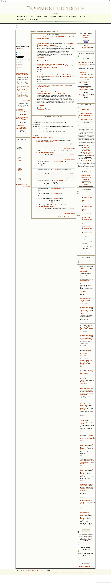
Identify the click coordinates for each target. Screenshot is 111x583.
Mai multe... (86, 531)
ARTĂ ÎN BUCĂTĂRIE (23, 110)
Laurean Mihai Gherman (43, 38)
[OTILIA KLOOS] (79, 207)
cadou (51, 141)
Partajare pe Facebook (23, 53)
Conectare (89, 1)
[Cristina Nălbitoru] (79, 224)
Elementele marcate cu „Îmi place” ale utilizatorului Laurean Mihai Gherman (22, 73)
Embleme (54, 573)
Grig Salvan (92, 438)
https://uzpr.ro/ (86, 109)
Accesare (87, 37)
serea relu (84, 209)
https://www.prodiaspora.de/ (86, 115)
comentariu (83, 270)
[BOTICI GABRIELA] (79, 220)
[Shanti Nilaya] (18, 83)
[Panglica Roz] (19, 164)
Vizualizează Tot (26, 100)
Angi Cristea (57, 169)
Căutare (109, 1)
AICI (87, 146)
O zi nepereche (86, 382)
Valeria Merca (19, 159)
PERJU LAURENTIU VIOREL (85, 281)
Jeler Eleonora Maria (87, 196)
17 (22, 115)
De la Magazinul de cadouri (69, 148)
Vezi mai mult (40, 57)
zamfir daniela (85, 231)
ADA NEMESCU (83, 74)
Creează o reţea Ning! (13, 1)
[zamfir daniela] (79, 233)
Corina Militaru (57, 188)
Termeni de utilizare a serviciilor (84, 573)
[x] (23, 83)
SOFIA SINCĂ (83, 73)
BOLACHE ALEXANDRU (84, 86)
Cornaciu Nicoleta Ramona (85, 359)
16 (25, 132)
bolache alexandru (19, 180)
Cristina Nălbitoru (86, 222)
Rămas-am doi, (84, 284)
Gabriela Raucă (69, 43)
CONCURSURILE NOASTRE (24, 118)
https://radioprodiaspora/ (86, 113)
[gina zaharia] (18, 96)
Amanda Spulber (43, 37)
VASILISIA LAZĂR (82, 64)
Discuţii (18, 61)
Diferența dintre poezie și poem (86, 186)
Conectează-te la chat (101, 582)
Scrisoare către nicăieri (86, 392)
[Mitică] (79, 203)
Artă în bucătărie (52, 45)
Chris (81, 307)
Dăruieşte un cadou (22, 184)
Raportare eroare (65, 573)
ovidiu (86, 373)
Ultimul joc (83, 438)
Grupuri (18, 64)
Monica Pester (83, 394)
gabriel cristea (40, 75)
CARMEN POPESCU (83, 94)
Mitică (83, 200)
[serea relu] (79, 212)
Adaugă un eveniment (84, 566)
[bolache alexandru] (79, 229)
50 (25, 123)
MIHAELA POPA (84, 81)
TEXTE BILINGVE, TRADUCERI (23, 127)
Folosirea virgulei (86, 181)
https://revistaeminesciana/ (86, 119)
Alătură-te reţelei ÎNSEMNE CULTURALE (42, 137)
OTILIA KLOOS (86, 205)
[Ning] (3, 1)
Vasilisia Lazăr (20, 169)
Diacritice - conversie (86, 175)
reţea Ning (87, 49)
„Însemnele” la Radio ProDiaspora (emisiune (86, 183)
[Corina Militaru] (18, 92)
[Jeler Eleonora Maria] (79, 198)
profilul (82, 302)
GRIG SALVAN (83, 83)
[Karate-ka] (27, 88)
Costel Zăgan (83, 383)
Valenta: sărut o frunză (86, 310)
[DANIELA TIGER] (18, 88)
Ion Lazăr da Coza (58, 161)
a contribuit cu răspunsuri (56, 64)
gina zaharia (56, 193)
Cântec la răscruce (84, 462)
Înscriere (84, 1)
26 (22, 123)
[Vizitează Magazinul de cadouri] (72, 144)
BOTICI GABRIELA (86, 217)
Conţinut (32, 113)
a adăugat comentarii (88, 307)
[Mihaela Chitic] (27, 92)
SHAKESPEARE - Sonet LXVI (63, 37)
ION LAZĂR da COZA (83, 62)
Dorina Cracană (55, 205)
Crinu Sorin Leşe (84, 388)
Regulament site (86, 174)
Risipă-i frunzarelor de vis (86, 338)
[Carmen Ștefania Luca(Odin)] (23, 88)
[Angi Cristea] (27, 83)
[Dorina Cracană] (23, 92)
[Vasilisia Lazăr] (23, 96)
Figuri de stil (86, 179)
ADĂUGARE (86, 147)
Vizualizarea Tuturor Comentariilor (66, 217)
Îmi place (20, 48)
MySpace (20, 55)
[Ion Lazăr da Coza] (27, 96)
